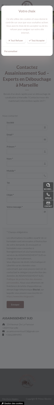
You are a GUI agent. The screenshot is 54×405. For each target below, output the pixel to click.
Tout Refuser (16, 40)
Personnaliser (11, 51)
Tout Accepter (38, 40)
